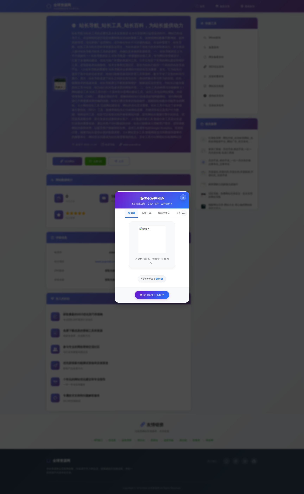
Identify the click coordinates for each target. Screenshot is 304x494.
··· (183, 213)
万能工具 (146, 213)
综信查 (131, 213)
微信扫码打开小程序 (152, 295)
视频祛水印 (164, 213)
